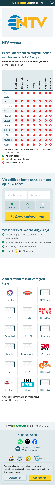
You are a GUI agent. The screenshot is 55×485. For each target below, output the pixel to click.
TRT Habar (45, 390)
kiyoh (10, 426)
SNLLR (7, 130)
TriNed (7, 134)
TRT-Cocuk (45, 372)
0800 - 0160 (29, 435)
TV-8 (10, 372)
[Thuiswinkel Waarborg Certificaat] (12, 458)
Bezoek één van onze (31, 448)
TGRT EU (27, 336)
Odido (7, 120)
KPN (6, 110)
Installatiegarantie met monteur (21, 246)
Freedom (8, 106)
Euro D (27, 318)
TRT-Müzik (10, 390)
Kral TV (9, 354)
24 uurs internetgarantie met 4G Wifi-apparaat (28, 242)
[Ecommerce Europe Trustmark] (21, 458)
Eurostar (10, 300)
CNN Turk (45, 354)
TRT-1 (27, 372)
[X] (27, 441)
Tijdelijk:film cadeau (20, 251)
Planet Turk (10, 336)
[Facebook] (34, 441)
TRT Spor (27, 390)
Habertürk (45, 318)
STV (10, 318)
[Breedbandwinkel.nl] (27, 3)
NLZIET (7, 115)
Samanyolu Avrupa (27, 354)
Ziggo (6, 144)
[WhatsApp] (20, 441)
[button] (3, 3)
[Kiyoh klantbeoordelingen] (29, 458)
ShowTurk (45, 336)
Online (7, 125)
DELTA (7, 101)
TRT (27, 300)
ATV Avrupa (45, 300)
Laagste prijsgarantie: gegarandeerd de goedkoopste (24, 236)
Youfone (8, 139)
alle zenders (22, 400)
